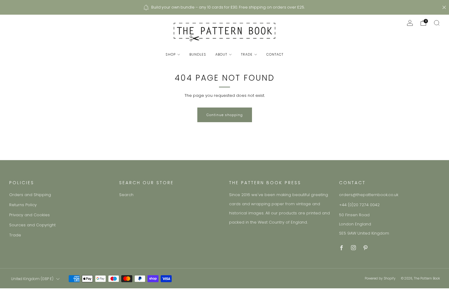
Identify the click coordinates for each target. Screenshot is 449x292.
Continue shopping (224, 114)
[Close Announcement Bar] (444, 7)
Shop (171, 54)
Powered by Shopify (380, 278)
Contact (274, 54)
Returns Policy (23, 205)
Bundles (197, 54)
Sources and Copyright (32, 225)
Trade (247, 54)
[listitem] (224, 7)
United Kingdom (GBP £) (32, 278)
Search (126, 195)
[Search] (437, 23)
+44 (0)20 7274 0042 (359, 205)
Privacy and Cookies (29, 215)
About (221, 54)
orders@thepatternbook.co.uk (368, 195)
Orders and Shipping (30, 195)
